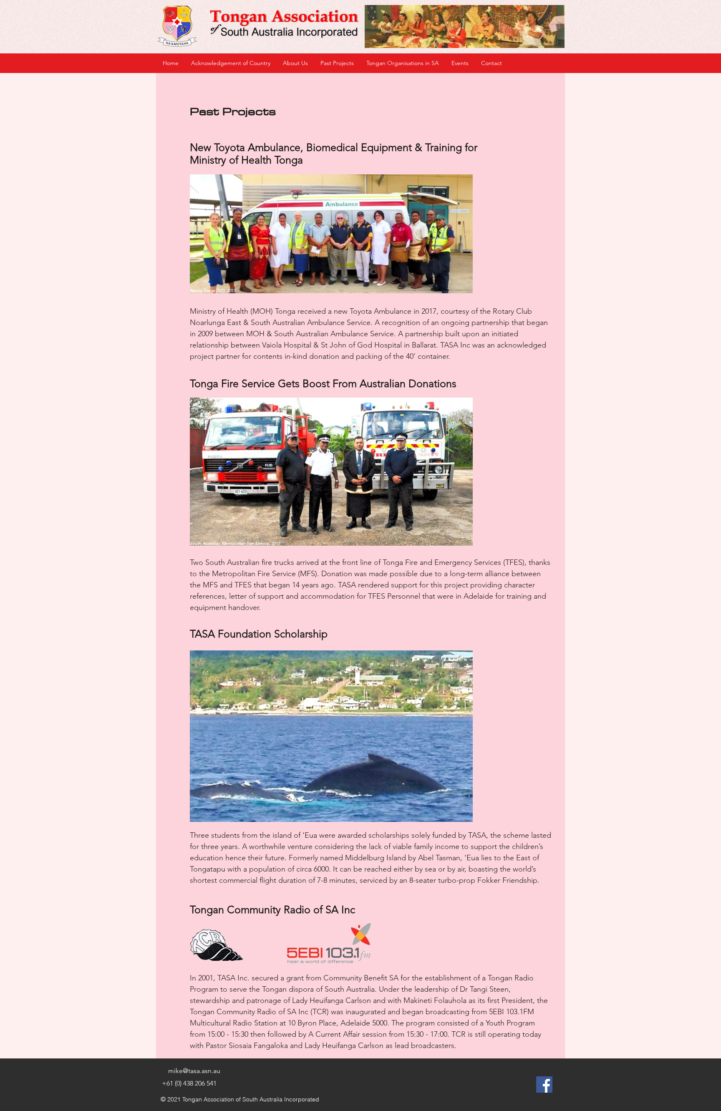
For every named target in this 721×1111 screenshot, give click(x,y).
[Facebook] (544, 1084)
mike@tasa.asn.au (194, 1071)
